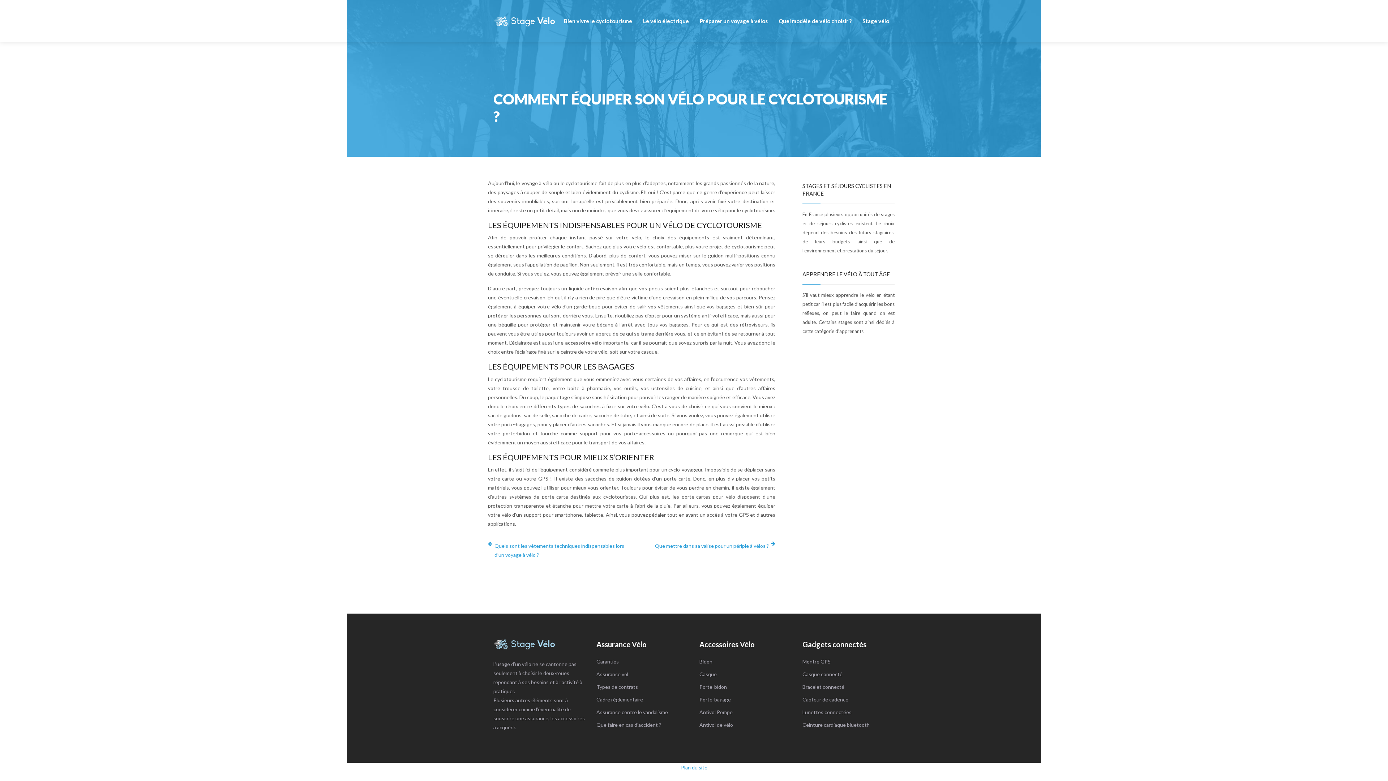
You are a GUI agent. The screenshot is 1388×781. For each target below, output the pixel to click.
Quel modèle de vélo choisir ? (815, 21)
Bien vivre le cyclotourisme (598, 21)
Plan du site (694, 767)
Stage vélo (875, 21)
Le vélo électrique (666, 21)
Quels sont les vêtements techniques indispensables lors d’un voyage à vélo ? (559, 550)
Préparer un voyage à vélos (734, 21)
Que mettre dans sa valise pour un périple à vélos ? (712, 546)
